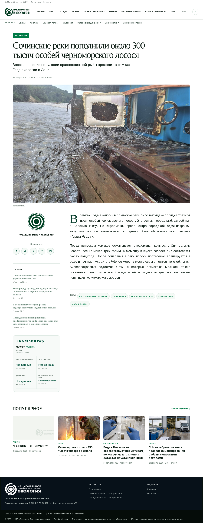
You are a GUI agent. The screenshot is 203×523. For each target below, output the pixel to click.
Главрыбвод (119, 296)
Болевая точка (50, 23)
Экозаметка (21, 35)
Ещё (184, 12)
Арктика (34, 23)
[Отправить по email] (41, 251)
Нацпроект (67, 23)
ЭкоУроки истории (132, 23)
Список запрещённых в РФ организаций (66, 513)
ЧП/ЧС (52, 12)
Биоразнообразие (131, 12)
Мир (173, 12)
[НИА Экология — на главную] (17, 11)
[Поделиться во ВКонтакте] (24, 251)
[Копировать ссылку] (50, 251)
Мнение (113, 12)
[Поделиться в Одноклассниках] (33, 251)
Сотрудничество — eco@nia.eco (105, 497)
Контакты (47, 2)
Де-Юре (75, 12)
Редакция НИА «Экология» (36, 234)
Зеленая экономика (94, 12)
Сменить (30, 347)
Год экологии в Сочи (142, 296)
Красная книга (165, 296)
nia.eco (64, 519)
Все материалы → (180, 408)
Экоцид (63, 12)
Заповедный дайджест (89, 23)
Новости (151, 493)
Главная (40, 12)
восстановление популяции (93, 296)
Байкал (22, 23)
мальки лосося (80, 304)
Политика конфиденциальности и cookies (23, 513)
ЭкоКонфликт (112, 23)
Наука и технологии (156, 12)
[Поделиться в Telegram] (16, 251)
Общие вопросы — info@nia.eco (105, 493)
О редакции (35, 2)
